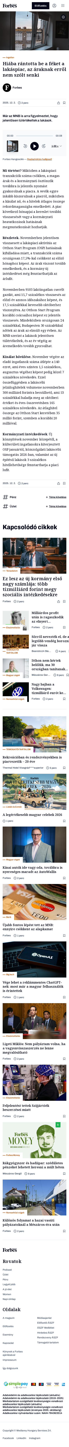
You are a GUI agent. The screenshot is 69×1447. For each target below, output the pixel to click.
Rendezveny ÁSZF (47, 1337)
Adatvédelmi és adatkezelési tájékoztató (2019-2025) (33, 1398)
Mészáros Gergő (41, 675)
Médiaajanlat (44, 1318)
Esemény (8, 1334)
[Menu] (62, 5)
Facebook (8, 1438)
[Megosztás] (59, 102)
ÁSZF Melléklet (45, 1327)
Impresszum (9, 1360)
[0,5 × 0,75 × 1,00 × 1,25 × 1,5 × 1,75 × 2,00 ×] (56, 146)
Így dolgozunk (10, 1368)
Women (7, 1294)
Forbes (7, 601)
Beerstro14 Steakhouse (42, 651)
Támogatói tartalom (48, 1342)
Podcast (7, 1269)
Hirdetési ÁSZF (45, 1332)
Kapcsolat (8, 1343)
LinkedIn (21, 1438)
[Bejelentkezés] (54, 5)
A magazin (9, 1318)
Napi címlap (9, 1299)
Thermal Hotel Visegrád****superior (23, 767)
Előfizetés (41, 5)
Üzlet (5, 1274)
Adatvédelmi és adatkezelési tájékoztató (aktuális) (31, 1395)
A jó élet (7, 1289)
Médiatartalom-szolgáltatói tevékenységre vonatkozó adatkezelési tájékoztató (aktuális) (33, 1403)
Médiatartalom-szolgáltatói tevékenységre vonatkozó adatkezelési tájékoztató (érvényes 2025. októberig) (33, 1408)
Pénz (5, 1279)
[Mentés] (64, 102)
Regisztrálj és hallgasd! (39, 159)
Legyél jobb (9, 1284)
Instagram (34, 1438)
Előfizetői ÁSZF (45, 1322)
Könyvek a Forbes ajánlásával (13, 1353)
